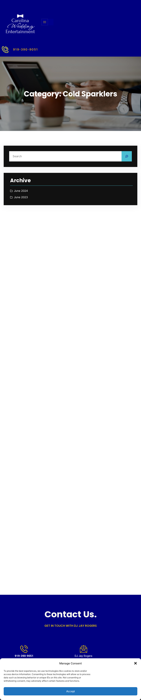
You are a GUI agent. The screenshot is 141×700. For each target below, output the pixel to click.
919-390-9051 (25, 49)
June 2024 (21, 190)
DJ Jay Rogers (83, 656)
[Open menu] (44, 22)
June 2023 (21, 197)
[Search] (127, 156)
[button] (135, 663)
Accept (70, 691)
